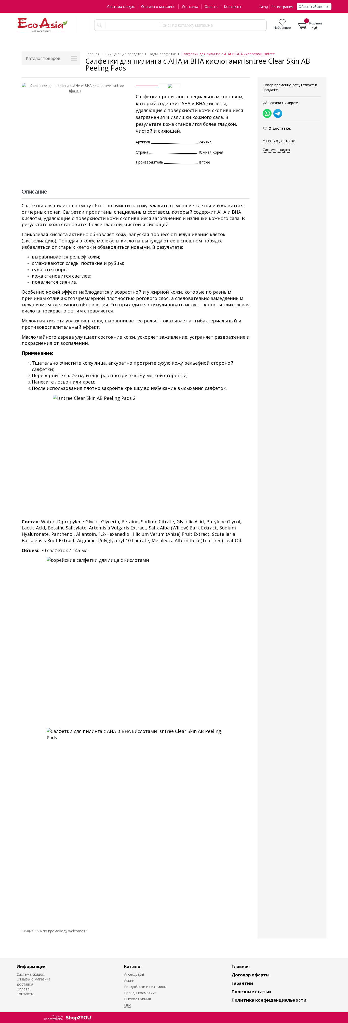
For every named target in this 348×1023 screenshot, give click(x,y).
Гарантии (242, 983)
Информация (32, 966)
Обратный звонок (314, 6)
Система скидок (121, 6)
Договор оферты (251, 975)
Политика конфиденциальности (269, 1000)
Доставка (190, 6)
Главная (241, 966)
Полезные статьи (251, 991)
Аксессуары (134, 974)
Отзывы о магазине (158, 6)
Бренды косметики (140, 992)
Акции (129, 980)
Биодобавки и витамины (145, 986)
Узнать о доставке (279, 140)
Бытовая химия (137, 999)
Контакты (232, 6)
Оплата (211, 6)
